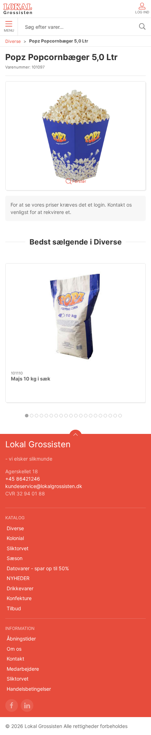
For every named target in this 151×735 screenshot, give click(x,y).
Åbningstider (21, 639)
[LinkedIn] (27, 705)
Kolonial (15, 538)
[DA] (17, 9)
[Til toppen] (75, 436)
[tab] (26, 415)
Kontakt (15, 659)
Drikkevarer (20, 588)
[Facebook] (11, 705)
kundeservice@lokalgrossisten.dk (43, 486)
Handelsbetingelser (29, 689)
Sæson (14, 558)
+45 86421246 (22, 479)
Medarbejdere (23, 669)
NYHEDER (18, 578)
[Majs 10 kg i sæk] (75, 317)
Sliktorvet (17, 548)
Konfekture (19, 598)
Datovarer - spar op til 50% (38, 568)
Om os (14, 649)
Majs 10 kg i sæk (30, 379)
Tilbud (14, 608)
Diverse (13, 41)
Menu (9, 30)
